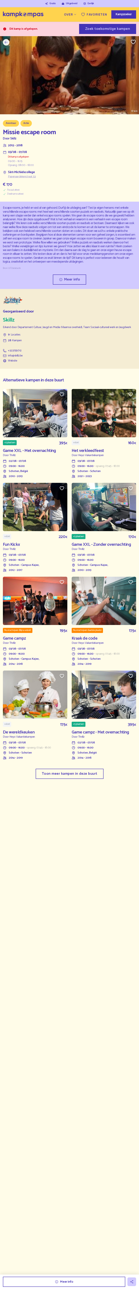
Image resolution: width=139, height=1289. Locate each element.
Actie (26, 123)
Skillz (13, 139)
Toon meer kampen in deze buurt (69, 774)
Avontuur (11, 123)
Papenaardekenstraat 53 (22, 177)
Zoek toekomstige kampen (107, 29)
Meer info (72, 279)
